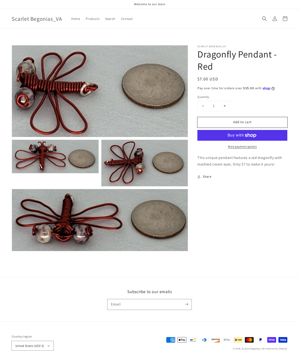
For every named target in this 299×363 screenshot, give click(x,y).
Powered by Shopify (276, 348)
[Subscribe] (186, 304)
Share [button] (207, 176)
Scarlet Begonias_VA (253, 348)
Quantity (203, 97)
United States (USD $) (29, 346)
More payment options (242, 146)
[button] (264, 19)
